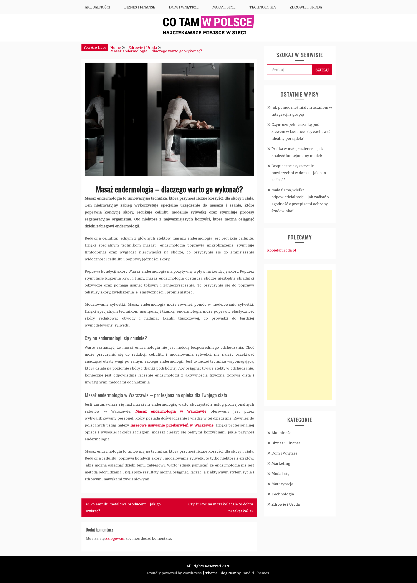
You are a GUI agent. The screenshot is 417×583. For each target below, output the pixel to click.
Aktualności (97, 7)
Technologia (262, 7)
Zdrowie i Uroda (306, 7)
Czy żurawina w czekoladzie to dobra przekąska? (220, 507)
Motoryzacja (282, 484)
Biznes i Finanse (139, 7)
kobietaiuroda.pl (281, 250)
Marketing (280, 463)
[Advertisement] (299, 335)
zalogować (114, 538)
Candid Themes (255, 573)
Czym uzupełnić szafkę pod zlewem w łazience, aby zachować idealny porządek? (300, 131)
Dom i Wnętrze (184, 7)
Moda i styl (223, 7)
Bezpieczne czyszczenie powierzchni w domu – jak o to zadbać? (298, 173)
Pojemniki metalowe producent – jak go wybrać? (123, 507)
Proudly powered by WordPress (174, 573)
